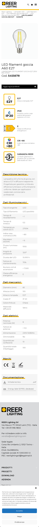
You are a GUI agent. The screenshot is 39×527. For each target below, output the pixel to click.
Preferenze (19, 522)
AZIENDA (6, 479)
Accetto (19, 511)
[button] (36, 488)
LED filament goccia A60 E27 (17, 14)
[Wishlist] (35, 86)
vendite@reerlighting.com (14, 436)
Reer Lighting (7, 12)
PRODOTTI (7, 468)
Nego (19, 516)
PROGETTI (7, 471)
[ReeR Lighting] (9, 5)
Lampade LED (19, 12)
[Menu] (35, 4)
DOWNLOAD (8, 475)
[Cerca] (28, 4)
